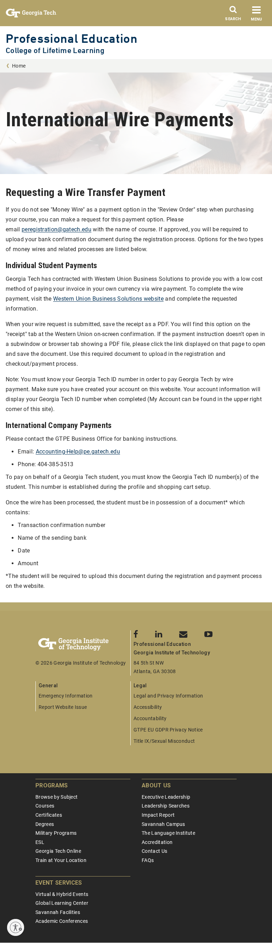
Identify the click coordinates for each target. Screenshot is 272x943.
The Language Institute (168, 833)
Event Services (58, 882)
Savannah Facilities (57, 912)
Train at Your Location (60, 860)
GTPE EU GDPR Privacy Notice (168, 730)
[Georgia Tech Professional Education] (83, 644)
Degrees (44, 824)
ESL (39, 842)
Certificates (48, 815)
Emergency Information (66, 696)
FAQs (148, 860)
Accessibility (148, 707)
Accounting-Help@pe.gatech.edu (78, 451)
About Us (156, 785)
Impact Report (158, 815)
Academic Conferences (61, 921)
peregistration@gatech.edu (56, 229)
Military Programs (55, 833)
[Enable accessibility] (15, 927)
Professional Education (71, 38)
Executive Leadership (166, 797)
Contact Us (154, 851)
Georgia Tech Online (58, 851)
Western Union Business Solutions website (108, 298)
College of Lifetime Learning (55, 50)
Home (19, 66)
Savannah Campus (163, 824)
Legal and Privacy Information (168, 696)
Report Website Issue (63, 707)
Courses (44, 806)
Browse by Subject (56, 797)
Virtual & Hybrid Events (61, 894)
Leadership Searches (165, 806)
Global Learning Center (61, 903)
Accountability (150, 718)
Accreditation (157, 842)
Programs (51, 785)
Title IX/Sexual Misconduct (164, 741)
